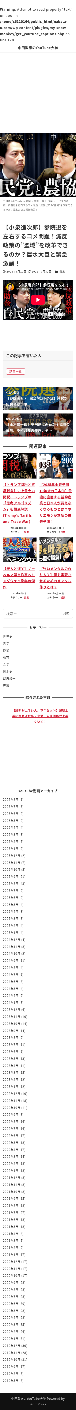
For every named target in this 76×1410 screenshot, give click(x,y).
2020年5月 (11, 1310)
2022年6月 (11, 1135)
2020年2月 (11, 1331)
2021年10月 (11, 1192)
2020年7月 (11, 1296)
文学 (6, 664)
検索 (66, 613)
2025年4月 (11, 911)
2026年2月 (11, 841)
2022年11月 (11, 1100)
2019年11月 (11, 1353)
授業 (62, 271)
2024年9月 (11, 960)
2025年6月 (11, 897)
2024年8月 (11, 967)
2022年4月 (11, 1149)
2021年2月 (11, 1247)
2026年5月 (11, 820)
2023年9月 (11, 1030)
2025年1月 (11, 932)
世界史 (7, 636)
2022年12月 (11, 1093)
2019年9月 (11, 1366)
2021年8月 (11, 1205)
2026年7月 (11, 806)
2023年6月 (11, 1051)
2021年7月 (11, 1212)
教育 (6, 657)
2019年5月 (11, 1380)
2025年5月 (11, 904)
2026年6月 (11, 813)
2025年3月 (11, 918)
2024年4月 (11, 995)
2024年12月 (11, 939)
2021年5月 (11, 1226)
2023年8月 (11, 1037)
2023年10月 (11, 1023)
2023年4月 (11, 1065)
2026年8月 (11, 799)
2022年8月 (11, 1121)
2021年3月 (11, 1240)
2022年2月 (11, 1163)
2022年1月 (11, 1170)
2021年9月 (11, 1198)
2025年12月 (11, 855)
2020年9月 (11, 1282)
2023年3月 (11, 1072)
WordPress (38, 1404)
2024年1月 (11, 1002)
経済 (6, 685)
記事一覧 (15, 371)
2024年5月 (11, 988)
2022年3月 (11, 1156)
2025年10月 (11, 869)
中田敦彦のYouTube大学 (38, 47)
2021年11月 (11, 1184)
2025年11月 (11, 862)
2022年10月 (11, 1107)
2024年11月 (11, 946)
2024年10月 (11, 953)
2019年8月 (11, 1373)
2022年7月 (11, 1128)
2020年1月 (11, 1338)
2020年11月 (11, 1268)
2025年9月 (11, 876)
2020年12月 (11, 1261)
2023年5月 (11, 1058)
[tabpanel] (40, 742)
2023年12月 (11, 1009)
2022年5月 (11, 1142)
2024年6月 (11, 981)
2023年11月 (11, 1016)
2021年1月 (11, 1254)
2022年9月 (11, 1114)
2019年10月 (11, 1359)
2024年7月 (11, 974)
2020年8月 (11, 1289)
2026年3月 (11, 834)
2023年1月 (11, 1086)
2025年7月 (11, 890)
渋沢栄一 (9, 678)
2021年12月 (11, 1177)
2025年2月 (11, 925)
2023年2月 (11, 1079)
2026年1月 (11, 848)
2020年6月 (11, 1303)
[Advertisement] (38, 92)
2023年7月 (11, 1044)
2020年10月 (11, 1275)
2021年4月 (11, 1234)
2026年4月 (11, 827)
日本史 (7, 671)
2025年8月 (11, 883)
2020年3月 (11, 1324)
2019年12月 (11, 1345)
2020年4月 (11, 1317)
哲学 (6, 643)
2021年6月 (11, 1219)
